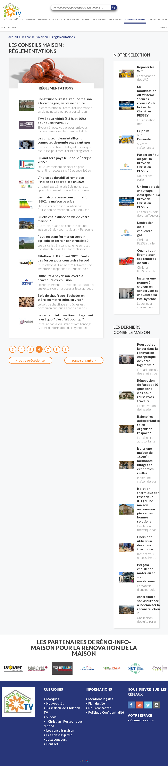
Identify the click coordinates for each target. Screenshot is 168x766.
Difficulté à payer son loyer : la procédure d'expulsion (60, 278)
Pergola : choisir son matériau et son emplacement (147, 573)
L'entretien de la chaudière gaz (145, 229)
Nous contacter (99, 708)
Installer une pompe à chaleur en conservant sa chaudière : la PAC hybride (148, 288)
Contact (163, 27)
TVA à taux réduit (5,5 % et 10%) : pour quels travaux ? (62, 120)
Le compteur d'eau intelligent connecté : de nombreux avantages (64, 140)
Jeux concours (8, 27)
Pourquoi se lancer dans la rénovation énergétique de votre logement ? (147, 354)
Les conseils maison (135, 19)
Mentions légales (100, 699)
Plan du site (96, 703)
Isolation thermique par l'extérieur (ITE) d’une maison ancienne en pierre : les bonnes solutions (148, 505)
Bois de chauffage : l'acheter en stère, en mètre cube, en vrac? (61, 297)
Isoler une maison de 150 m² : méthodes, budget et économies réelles (145, 460)
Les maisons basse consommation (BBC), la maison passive (63, 199)
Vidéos (85, 19)
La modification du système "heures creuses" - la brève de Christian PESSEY (146, 101)
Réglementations (63, 37)
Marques (30, 19)
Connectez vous (142, 720)
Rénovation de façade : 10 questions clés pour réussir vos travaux (147, 390)
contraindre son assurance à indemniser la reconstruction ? (148, 605)
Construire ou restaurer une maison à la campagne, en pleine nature (64, 101)
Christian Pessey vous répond (107, 19)
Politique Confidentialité (106, 712)
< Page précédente (30, 360)
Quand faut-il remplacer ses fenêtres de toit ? (146, 256)
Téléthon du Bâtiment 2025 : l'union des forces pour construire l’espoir (64, 258)
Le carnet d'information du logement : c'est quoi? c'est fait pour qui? (65, 317)
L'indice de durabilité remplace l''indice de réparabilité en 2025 (61, 179)
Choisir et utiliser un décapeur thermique (145, 543)
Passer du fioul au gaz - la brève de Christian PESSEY (148, 163)
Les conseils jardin (157, 19)
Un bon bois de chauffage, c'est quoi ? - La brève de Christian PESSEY (148, 196)
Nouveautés (44, 19)
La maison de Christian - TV (65, 19)
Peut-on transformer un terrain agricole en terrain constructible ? (63, 238)
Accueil (13, 37)
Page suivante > (84, 360)
